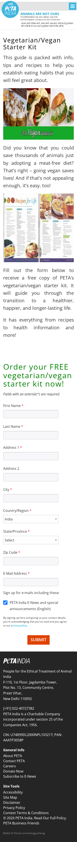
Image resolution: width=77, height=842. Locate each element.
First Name (12, 405)
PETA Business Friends (21, 823)
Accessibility (13, 792)
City (6, 489)
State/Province (15, 531)
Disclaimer (11, 802)
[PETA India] (10, 9)
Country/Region (16, 510)
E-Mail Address (15, 573)
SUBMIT (38, 639)
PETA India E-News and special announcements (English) (34, 605)
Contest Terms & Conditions (26, 812)
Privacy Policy (14, 807)
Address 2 (11, 468)
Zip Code (10, 552)
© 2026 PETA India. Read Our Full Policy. (35, 818)
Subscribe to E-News (19, 776)
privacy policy (19, 625)
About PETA (12, 755)
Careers (9, 766)
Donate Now (13, 771)
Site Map (10, 797)
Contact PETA (14, 761)
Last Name (11, 426)
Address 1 (11, 447)
